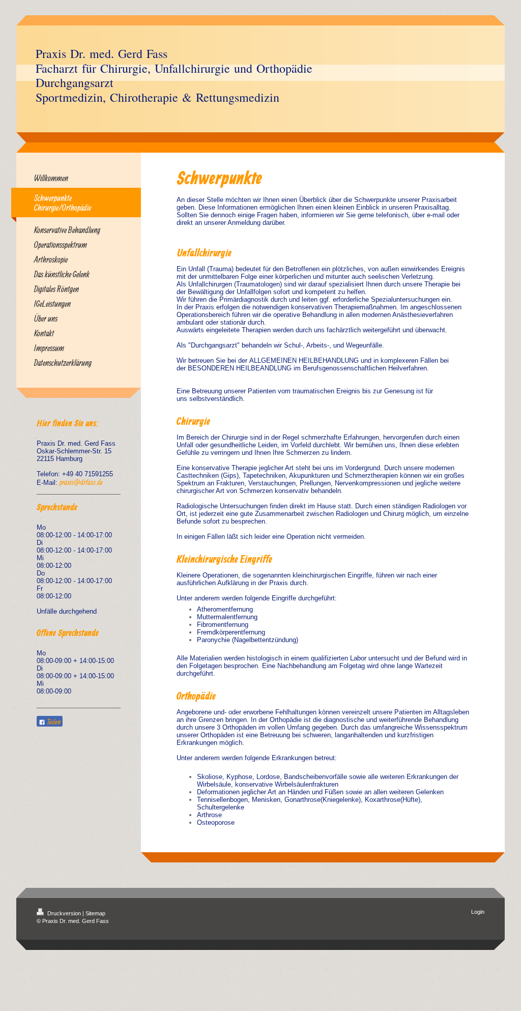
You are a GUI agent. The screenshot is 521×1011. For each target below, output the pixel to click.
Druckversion (64, 913)
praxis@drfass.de (81, 482)
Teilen (53, 721)
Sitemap (95, 913)
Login (477, 912)
